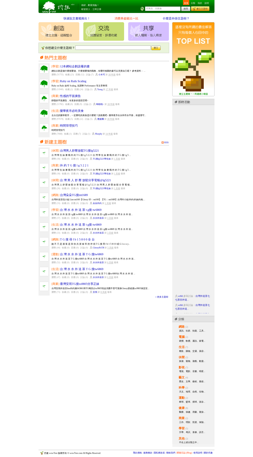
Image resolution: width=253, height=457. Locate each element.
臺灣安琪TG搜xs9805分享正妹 (79, 283)
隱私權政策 (159, 452)
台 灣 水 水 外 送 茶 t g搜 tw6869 (80, 209)
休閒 (182, 357)
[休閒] (55, 150)
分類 (193, 3)
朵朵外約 (97, 203)
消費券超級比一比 (126, 18)
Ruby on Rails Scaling (73, 81)
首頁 (186, 3)
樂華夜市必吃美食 (72, 110)
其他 (182, 438)
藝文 (182, 377)
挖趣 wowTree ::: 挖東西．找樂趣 (56, 6)
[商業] (55, 96)
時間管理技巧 (69, 125)
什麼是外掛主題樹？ (176, 18)
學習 (182, 428)
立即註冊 (96, 9)
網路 (182, 326)
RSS (166, 142)
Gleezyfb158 (98, 247)
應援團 (100, 119)
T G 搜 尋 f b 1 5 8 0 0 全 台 (77, 239)
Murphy (98, 134)
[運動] (55, 254)
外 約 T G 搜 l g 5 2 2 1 (74, 165)
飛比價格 (137, 452)
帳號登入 (85, 9)
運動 (182, 397)
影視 (182, 367)
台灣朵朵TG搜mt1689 (74, 195)
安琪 (95, 292)
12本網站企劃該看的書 (75, 66)
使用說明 (197, 452)
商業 (182, 418)
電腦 (182, 336)
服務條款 (147, 452)
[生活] (55, 110)
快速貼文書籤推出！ (77, 18)
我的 (200, 3)
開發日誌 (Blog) (184, 452)
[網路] (55, 195)
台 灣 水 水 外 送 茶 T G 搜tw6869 (81, 254)
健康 (182, 407)
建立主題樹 (202, 8)
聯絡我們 (170, 452)
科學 (182, 387)
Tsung (100, 89)
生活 (182, 347)
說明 (206, 3)
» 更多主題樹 (161, 297)
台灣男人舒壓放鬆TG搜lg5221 (79, 150)
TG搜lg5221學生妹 (102, 159)
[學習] (55, 66)
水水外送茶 (98, 218)
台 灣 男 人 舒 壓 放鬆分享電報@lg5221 (85, 180)
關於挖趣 (208, 452)
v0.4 (72, 5)
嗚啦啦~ (100, 104)
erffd (180, 294)
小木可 (101, 74)
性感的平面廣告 (70, 96)
